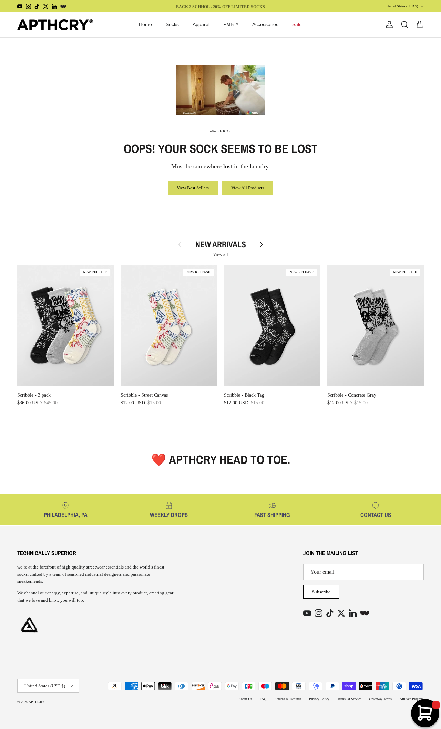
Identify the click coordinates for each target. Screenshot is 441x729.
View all (220, 254)
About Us (245, 699)
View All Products (247, 187)
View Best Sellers (193, 187)
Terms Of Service (349, 699)
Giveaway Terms (380, 699)
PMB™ (230, 24)
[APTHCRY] (55, 24)
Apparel (201, 24)
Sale (297, 24)
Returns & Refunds (287, 699)
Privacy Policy (319, 699)
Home (145, 24)
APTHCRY (36, 702)
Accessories (265, 24)
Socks (172, 24)
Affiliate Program (412, 699)
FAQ (263, 699)
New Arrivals (220, 244)
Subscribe (321, 591)
